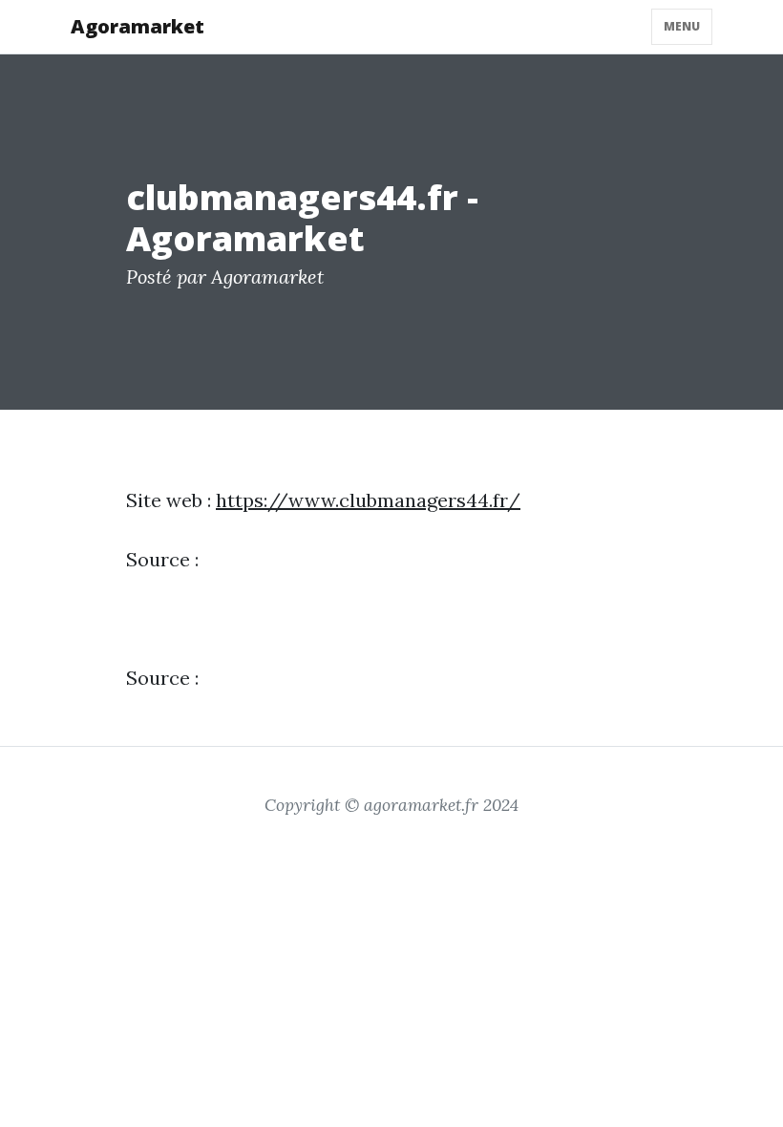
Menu (682, 26)
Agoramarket (137, 26)
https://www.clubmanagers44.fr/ (368, 500)
